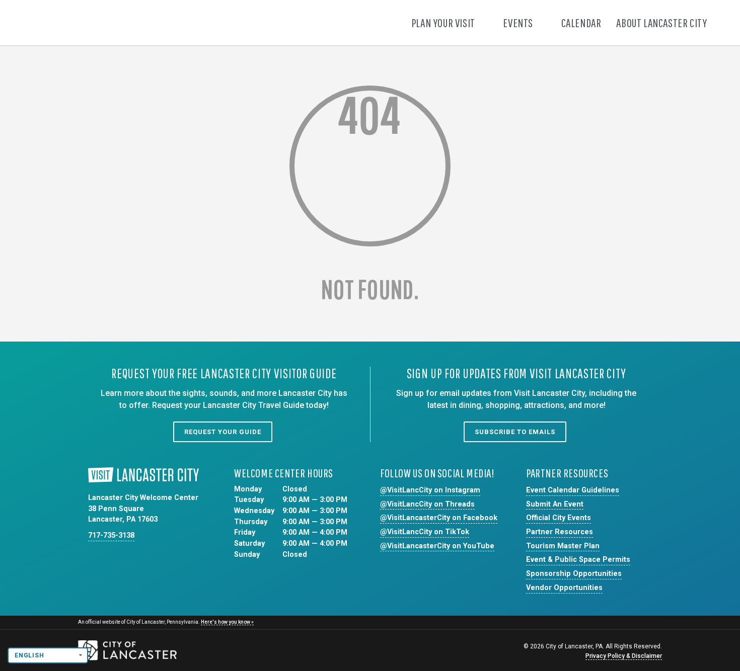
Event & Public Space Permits (578, 559)
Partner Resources (559, 532)
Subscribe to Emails (515, 432)
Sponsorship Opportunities (574, 573)
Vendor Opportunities (564, 587)
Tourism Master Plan (563, 546)
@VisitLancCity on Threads (427, 504)
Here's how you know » (227, 622)
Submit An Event (554, 504)
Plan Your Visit (444, 23)
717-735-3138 (111, 535)
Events (519, 23)
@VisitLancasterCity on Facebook (438, 518)
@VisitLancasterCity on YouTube (437, 546)
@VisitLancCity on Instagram (430, 490)
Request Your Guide (222, 432)
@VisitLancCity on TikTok (424, 532)
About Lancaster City (662, 23)
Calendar (581, 23)
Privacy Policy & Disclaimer (623, 655)
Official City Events (558, 518)
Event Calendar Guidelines (572, 490)
